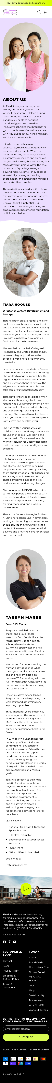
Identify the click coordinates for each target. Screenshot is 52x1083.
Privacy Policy (10, 970)
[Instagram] (9, 942)
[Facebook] (4, 942)
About (32, 957)
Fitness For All (37, 972)
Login (32, 985)
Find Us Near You (39, 967)
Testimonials (36, 1000)
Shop (32, 990)
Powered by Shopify (38, 1049)
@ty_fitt (22, 865)
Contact (7, 961)
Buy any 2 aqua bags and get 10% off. (26, 3)
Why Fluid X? (36, 1005)
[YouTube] (14, 942)
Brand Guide (36, 962)
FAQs (6, 966)
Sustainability (36, 995)
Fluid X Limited (18, 1049)
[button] (39, 12)
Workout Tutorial (38, 1010)
